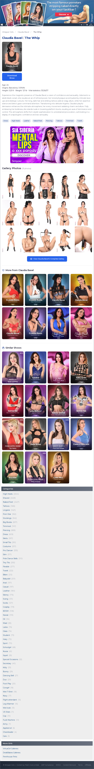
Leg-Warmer (8, 704)
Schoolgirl (7, 647)
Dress (5, 534)
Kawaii (5, 615)
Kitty (5, 667)
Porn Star (7, 514)
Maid (5, 623)
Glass (5, 631)
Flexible (6, 566)
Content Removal (69, 765)
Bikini (5, 575)
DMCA (58, 765)
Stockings (7, 518)
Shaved (6, 498)
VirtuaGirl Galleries (10, 748)
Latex (5, 627)
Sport (5, 643)
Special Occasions (10, 659)
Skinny (6, 595)
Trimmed (7, 526)
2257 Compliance (47, 765)
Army (5, 724)
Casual (5, 587)
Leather (6, 591)
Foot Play (7, 684)
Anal (5, 583)
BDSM (6, 611)
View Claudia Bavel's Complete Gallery (48, 259)
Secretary (7, 663)
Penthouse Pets (10, 757)
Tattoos (6, 506)
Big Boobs (7, 522)
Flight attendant (10, 700)
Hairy (5, 639)
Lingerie (6, 510)
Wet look (7, 708)
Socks (5, 603)
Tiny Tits (6, 562)
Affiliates (88, 765)
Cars (5, 736)
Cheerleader (8, 732)
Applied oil (7, 728)
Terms (80, 765)
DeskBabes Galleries (11, 753)
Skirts (5, 538)
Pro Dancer (8, 550)
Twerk (5, 571)
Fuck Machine (9, 720)
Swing (5, 599)
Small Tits (7, 542)
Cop (4, 716)
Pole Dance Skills (10, 558)
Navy (5, 696)
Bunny (6, 671)
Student (6, 635)
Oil (4, 619)
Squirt (5, 655)
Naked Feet (8, 502)
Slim (5, 554)
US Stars (6, 712)
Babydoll (6, 579)
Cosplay (6, 607)
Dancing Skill (8, 675)
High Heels (7, 494)
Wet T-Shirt (8, 692)
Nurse (5, 651)
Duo (5, 680)
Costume (7, 546)
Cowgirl (6, 688)
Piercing (6, 530)
